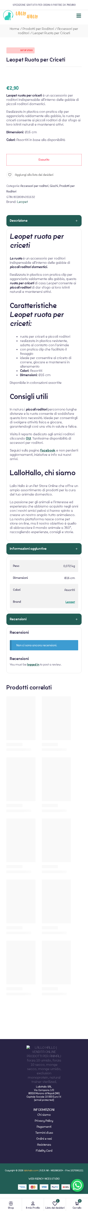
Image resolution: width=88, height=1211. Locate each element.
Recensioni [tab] (18, 619)
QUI (28, 438)
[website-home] (20, 15)
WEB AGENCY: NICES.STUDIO (44, 1178)
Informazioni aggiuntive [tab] (28, 548)
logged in (33, 665)
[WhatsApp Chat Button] (77, 1185)
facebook (47, 450)
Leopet (22, 201)
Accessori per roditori (34, 186)
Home (14, 28)
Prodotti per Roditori (38, 28)
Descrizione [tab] (19, 220)
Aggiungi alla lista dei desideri (34, 175)
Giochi (54, 186)
